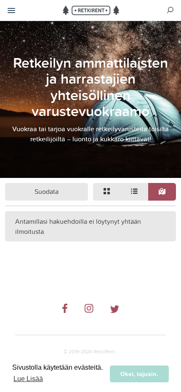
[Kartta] (162, 192)
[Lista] (135, 192)
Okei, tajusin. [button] (139, 374)
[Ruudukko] (107, 192)
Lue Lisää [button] (28, 378)
